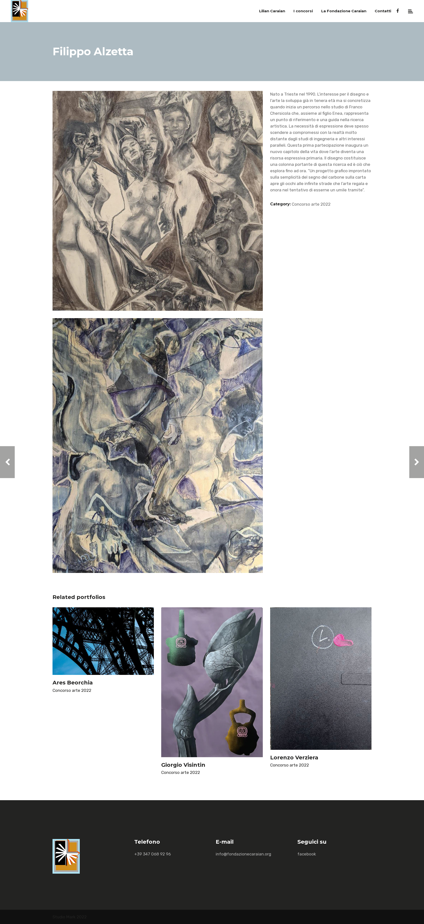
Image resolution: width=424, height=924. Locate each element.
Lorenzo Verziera (294, 757)
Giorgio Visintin (183, 765)
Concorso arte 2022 (311, 204)
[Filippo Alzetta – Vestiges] (158, 445)
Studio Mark (64, 916)
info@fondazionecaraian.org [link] (243, 854)
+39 (152, 854)
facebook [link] (306, 854)
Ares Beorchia (73, 682)
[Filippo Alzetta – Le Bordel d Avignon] (158, 201)
